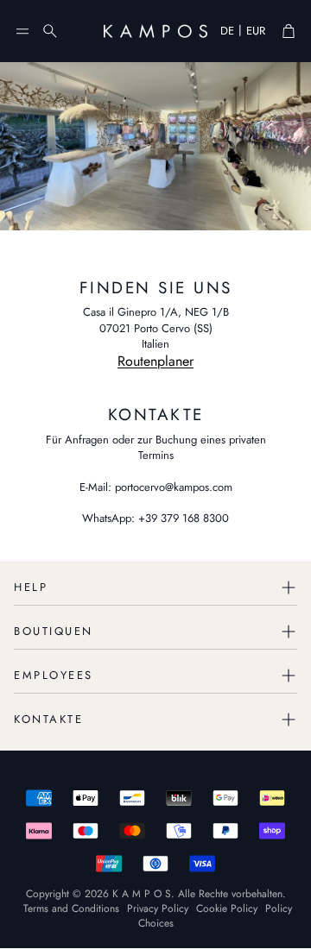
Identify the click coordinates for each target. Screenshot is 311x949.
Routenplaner (155, 361)
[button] (22, 31)
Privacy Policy (157, 908)
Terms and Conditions (71, 908)
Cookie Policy (226, 908)
